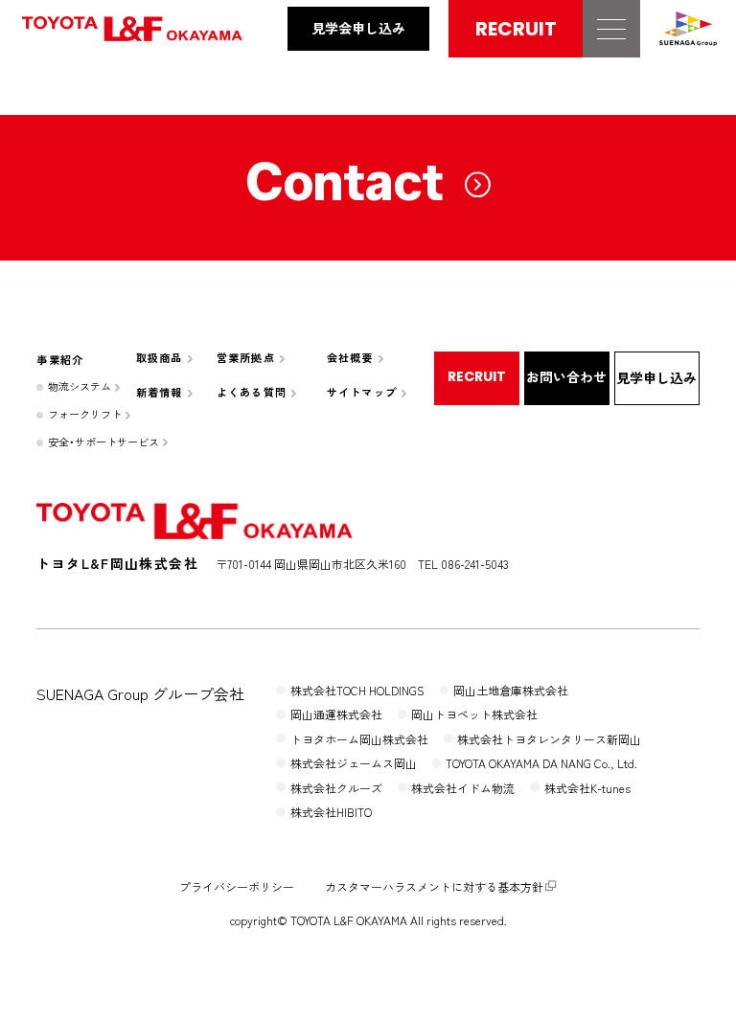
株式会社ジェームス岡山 (353, 763)
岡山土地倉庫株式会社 (510, 690)
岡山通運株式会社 (336, 714)
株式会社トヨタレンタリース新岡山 (549, 739)
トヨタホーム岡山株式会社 (359, 739)
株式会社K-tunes (587, 788)
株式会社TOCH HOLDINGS (357, 690)
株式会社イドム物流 (463, 788)
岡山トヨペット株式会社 (474, 714)
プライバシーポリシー (236, 886)
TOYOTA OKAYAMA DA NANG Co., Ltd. (541, 763)
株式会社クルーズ (336, 788)
